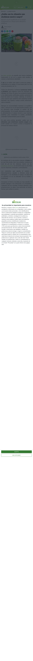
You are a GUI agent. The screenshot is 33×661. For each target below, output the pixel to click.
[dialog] (16, 429)
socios (16, 207)
